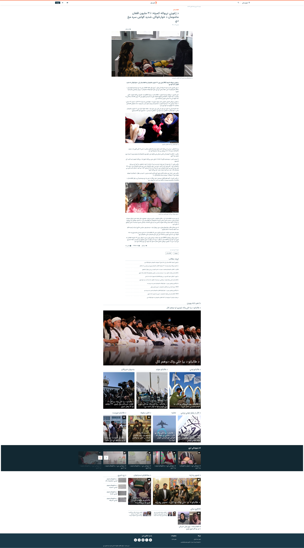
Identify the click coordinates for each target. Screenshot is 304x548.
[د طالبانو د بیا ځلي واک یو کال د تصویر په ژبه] (177, 491)
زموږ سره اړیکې (197, 539)
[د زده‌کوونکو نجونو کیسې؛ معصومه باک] (122, 480)
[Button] (128, 29)
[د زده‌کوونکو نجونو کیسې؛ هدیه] (122, 493)
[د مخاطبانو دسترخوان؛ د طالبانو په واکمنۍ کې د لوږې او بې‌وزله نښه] (139, 491)
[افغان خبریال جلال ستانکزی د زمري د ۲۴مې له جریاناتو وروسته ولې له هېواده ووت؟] (147, 514)
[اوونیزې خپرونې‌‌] (62, 3)
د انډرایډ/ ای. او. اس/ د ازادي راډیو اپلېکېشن (191, 542)
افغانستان (176, 10)
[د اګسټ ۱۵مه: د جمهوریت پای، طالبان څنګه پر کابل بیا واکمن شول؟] (139, 429)
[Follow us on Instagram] (139, 539)
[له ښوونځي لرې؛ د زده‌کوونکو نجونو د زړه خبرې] (164, 457)
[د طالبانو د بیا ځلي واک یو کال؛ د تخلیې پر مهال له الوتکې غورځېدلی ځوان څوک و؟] (164, 429)
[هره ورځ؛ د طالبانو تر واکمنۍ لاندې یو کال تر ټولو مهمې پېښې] (189, 429)
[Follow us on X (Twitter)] (146, 539)
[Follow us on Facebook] (150, 539)
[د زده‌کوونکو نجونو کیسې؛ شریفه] (122, 499)
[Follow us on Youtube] (142, 539)
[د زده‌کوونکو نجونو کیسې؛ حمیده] (122, 486)
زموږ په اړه (174, 539)
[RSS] (135, 539)
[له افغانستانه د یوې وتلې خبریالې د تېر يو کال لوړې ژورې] (189, 518)
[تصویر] (67, 3)
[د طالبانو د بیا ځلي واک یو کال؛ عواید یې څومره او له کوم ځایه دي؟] (152, 390)
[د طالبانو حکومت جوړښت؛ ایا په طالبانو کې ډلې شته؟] (114, 429)
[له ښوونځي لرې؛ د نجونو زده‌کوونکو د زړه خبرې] (189, 457)
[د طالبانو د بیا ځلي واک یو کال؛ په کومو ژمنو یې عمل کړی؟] (185, 390)
